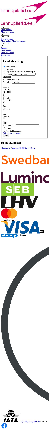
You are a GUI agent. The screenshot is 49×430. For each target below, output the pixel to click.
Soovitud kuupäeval (13, 131)
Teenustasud (15, 148)
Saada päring (30, 148)
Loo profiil (5, 55)
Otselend (9, 128)
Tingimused (5, 148)
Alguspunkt (7, 74)
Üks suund (10, 69)
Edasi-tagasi (10, 67)
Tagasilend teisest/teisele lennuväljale (20, 72)
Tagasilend (7, 82)
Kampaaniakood (9, 126)
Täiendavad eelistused (11, 133)
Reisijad (6, 87)
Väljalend (7, 79)
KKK (22, 148)
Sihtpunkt (7, 77)
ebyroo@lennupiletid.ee (30, 421)
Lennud (4, 48)
